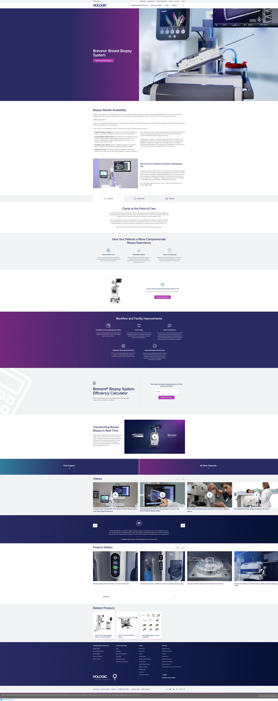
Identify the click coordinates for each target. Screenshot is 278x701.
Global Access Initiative (145, 659)
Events (140, 654)
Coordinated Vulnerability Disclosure (171, 667)
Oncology (118, 656)
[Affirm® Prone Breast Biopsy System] (127, 622)
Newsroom (142, 648)
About (167, 5)
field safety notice (161, 114)
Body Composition (98, 656)
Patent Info (113, 689)
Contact (164, 654)
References (106, 596)
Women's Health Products (139, 5)
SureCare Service (166, 664)
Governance (165, 656)
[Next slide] (183, 479)
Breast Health (96, 648)
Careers (171, 1)
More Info (274, 696)
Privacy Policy (96, 689)
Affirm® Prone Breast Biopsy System (126, 636)
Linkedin (170, 689)
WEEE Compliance (146, 689)
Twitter (167, 689)
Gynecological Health (98, 651)
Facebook (174, 689)
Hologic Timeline (143, 667)
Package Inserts (151, 1)
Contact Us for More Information (103, 60)
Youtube (180, 689)
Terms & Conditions (105, 689)
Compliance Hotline (135, 689)
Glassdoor (177, 689)
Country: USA (96, 1)
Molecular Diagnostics (121, 654)
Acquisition (142, 651)
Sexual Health (96, 654)
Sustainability (142, 656)
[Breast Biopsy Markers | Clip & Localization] (150, 622)
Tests (117, 648)
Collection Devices (121, 659)
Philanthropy (142, 661)
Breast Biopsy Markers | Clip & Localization (150, 636)
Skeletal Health (97, 659)
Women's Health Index (162, 1)
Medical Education (167, 659)
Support (174, 5)
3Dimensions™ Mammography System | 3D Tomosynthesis (103, 636)
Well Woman (142, 669)
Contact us (177, 1)
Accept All (261, 696)
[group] (115, 497)
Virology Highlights (144, 674)
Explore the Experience (162, 297)
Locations (141, 672)
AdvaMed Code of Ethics (123, 689)
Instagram (184, 689)
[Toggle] (183, 5)
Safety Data (142, 1)
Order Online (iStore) (167, 661)
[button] (139, 699)
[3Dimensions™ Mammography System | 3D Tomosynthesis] (103, 622)
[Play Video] (155, 437)
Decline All (268, 696)
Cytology (118, 651)
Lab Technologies (156, 5)
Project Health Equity (144, 664)
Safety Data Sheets (167, 651)
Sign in (183, 1)
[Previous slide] (178, 479)
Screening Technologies (122, 661)
